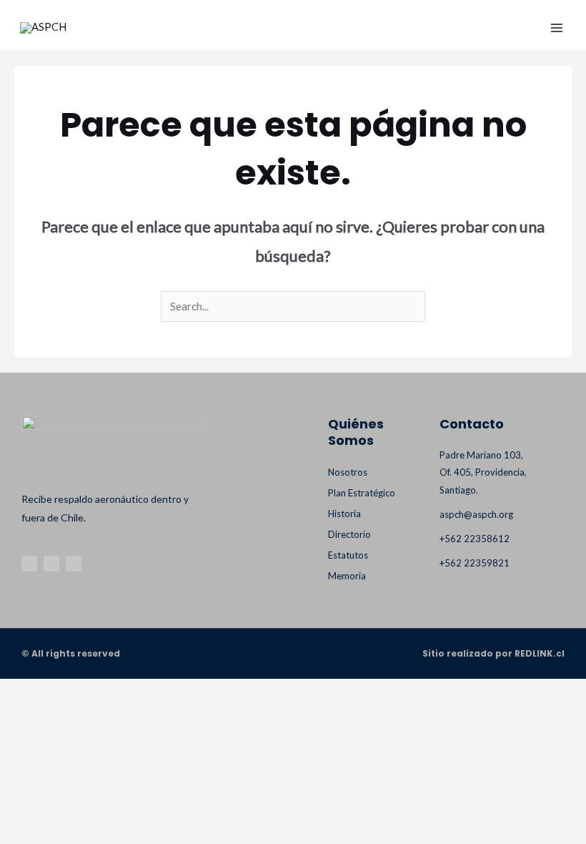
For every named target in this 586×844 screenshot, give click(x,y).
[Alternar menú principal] (557, 28)
